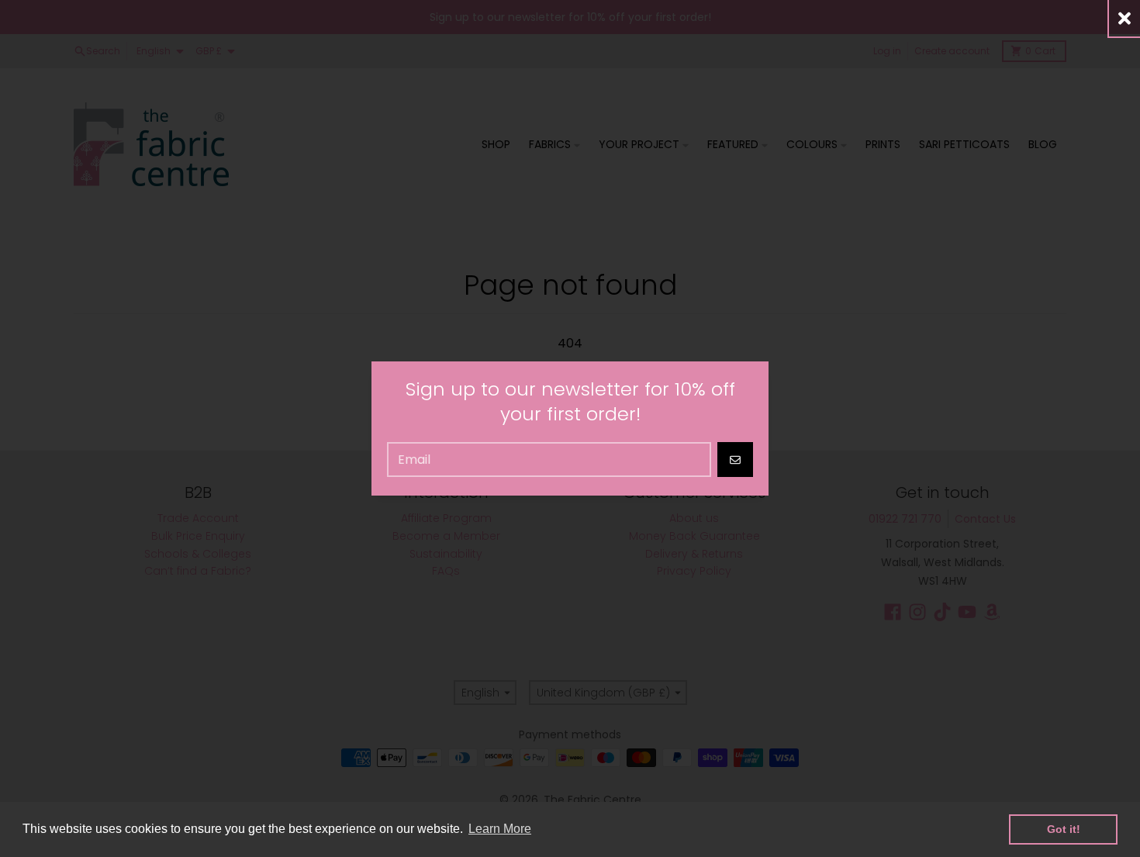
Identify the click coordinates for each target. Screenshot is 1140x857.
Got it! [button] (1063, 829)
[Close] (1124, 18)
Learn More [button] (499, 828)
